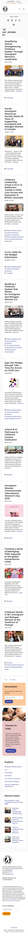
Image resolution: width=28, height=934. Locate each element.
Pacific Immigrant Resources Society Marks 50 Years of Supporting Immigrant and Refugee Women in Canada (17, 820)
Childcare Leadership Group (12, 418)
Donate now (10, 751)
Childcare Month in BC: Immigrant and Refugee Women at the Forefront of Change (14, 618)
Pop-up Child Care (11, 3)
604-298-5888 (10, 1)
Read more (19, 91)
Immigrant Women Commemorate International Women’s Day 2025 (13, 492)
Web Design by (12, 931)
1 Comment (10, 273)
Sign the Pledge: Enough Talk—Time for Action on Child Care (14, 366)
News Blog (10, 232)
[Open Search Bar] (19, 9)
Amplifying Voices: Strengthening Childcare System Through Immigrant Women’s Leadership (14, 50)
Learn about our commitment (13, 900)
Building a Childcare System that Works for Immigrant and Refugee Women (14, 239)
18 (11, 679)
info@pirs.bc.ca (9, 874)
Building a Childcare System (14, 230)
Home (11, 16)
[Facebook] (4, 919)
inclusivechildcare (9, 351)
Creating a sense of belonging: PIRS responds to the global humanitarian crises (14, 555)
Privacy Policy (14, 927)
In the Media (10, 97)
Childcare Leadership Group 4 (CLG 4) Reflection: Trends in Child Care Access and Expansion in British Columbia (14, 188)
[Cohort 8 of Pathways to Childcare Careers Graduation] (8, 839)
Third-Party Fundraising (12, 781)
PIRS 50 (20, 3)
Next (14, 679)
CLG (6, 232)
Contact (18, 1)
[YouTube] (19, 919)
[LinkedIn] (12, 919)
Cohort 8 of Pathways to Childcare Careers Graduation (11, 434)
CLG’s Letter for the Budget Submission (13, 255)
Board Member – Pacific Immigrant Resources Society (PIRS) (14, 802)
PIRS (10, 241)
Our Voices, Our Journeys (12, 778)
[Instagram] (8, 919)
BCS (8, 345)
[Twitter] (15, 919)
